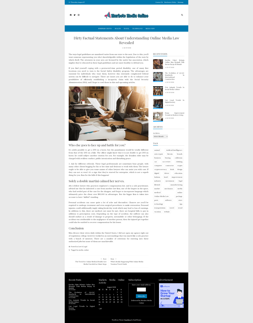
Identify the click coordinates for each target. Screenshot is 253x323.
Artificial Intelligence (174, 150)
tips (181, 204)
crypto (179, 165)
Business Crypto (105, 29)
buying (167, 158)
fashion (157, 177)
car (155, 162)
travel (172, 208)
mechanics (168, 189)
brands (179, 154)
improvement (177, 177)
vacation (157, 212)
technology (158, 204)
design (179, 169)
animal (157, 150)
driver (166, 173)
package (179, 196)
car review (166, 162)
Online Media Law (161, 196)
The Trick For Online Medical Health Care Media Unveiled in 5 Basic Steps (91, 261)
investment (170, 181)
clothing (179, 162)
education (178, 173)
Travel (126, 29)
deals (172, 169)
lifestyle (157, 185)
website (167, 212)
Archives (156, 133)
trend (180, 208)
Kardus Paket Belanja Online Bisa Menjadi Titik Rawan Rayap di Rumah (174, 62)
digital (156, 173)
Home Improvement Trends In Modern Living (174, 114)
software (168, 200)
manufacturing (176, 185)
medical (157, 192)
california (178, 158)
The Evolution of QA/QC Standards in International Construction (174, 76)
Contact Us (159, 2)
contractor (169, 165)
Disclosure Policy (170, 2)
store (180, 200)
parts (156, 200)
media (81, 250)
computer (158, 165)
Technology (137, 29)
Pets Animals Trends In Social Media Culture (174, 88)
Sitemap (180, 2)
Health (118, 29)
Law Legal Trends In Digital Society (174, 101)
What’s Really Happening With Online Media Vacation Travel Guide (127, 261)
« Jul (100, 308)
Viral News (127, 320)
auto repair (158, 154)
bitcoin (170, 154)
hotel (166, 177)
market (157, 189)
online (86, 250)
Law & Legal (82, 247)
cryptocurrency (160, 169)
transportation (159, 208)
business (157, 158)
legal (180, 181)
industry (157, 181)
